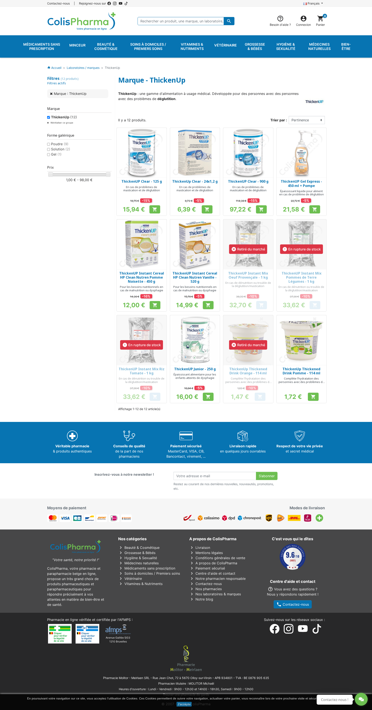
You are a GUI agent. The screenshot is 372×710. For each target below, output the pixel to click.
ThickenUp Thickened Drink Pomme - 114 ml (301, 371)
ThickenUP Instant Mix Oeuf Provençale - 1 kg (248, 275)
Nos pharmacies (205, 589)
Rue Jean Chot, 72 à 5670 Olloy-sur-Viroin (182, 678)
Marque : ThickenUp (70, 93)
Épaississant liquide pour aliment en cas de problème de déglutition (301, 192)
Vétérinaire (130, 578)
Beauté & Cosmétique (139, 547)
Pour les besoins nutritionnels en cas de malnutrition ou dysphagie (141, 288)
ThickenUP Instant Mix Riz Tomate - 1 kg (141, 371)
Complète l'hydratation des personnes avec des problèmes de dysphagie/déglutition (248, 382)
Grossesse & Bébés (136, 553)
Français (313, 3)
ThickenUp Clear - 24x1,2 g (195, 181)
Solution (60, 149)
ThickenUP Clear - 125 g (141, 181)
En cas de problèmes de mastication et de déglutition (141, 188)
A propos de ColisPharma (213, 563)
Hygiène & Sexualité (137, 558)
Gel (56, 154)
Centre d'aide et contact (212, 573)
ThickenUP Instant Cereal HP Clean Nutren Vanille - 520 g (194, 277)
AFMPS (125, 619)
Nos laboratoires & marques (215, 594)
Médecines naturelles (138, 563)
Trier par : (278, 120)
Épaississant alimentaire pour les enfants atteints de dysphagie (195, 376)
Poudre (59, 144)
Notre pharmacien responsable (217, 578)
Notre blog (201, 599)
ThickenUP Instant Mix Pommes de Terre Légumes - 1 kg (301, 277)
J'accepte (184, 704)
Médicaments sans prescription (146, 568)
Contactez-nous (58, 3)
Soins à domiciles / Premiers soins (149, 573)
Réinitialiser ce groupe (61, 122)
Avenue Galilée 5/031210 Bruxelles (118, 639)
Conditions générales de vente (217, 558)
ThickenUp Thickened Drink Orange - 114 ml (248, 371)
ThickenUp (64, 117)
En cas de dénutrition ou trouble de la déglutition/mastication (248, 284)
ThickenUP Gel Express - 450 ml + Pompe (301, 183)
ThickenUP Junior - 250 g (195, 369)
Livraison (199, 547)
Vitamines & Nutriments (140, 584)
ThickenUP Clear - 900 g (248, 181)
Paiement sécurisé (207, 568)
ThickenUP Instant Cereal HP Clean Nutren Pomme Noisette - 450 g (141, 277)
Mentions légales (206, 553)
